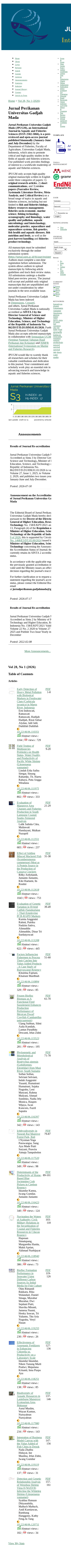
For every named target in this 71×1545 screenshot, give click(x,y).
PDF (48, 689)
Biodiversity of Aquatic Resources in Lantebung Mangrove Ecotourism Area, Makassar (28, 1399)
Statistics (18, 83)
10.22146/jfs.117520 (28, 1158)
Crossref (29, 302)
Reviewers (63, 100)
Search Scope (58, 247)
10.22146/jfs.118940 (28, 1256)
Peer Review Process (62, 115)
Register (18, 68)
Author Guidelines (64, 71)
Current (18, 74)
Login (17, 65)
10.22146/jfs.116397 (28, 1116)
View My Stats (16, 1543)
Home (17, 58)
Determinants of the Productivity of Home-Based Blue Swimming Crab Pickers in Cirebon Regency (29, 1180)
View (62, 227)
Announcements (21, 80)
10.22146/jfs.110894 (28, 981)
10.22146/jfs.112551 (28, 839)
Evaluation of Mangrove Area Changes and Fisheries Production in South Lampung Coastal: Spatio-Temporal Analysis (29, 812)
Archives (18, 77)
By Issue (62, 262)
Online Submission (64, 84)
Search (17, 71)
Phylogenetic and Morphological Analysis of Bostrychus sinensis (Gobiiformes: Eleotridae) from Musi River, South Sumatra (29, 1061)
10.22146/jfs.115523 (28, 1038)
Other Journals (63, 273)
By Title (61, 270)
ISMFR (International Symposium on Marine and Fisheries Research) (28, 345)
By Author (62, 266)
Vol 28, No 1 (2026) (29, 100)
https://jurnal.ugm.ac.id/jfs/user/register (30, 256)
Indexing (18, 86)
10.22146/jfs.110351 (28, 731)
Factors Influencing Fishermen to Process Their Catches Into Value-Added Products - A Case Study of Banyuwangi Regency (29, 962)
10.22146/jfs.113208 (28, 940)
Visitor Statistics (63, 103)
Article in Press (21, 95)
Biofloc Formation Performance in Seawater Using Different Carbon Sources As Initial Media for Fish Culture (29, 1278)
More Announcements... (37, 651)
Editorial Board (63, 97)
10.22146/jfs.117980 (28, 1423)
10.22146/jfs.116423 (28, 1202)
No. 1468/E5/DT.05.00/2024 (26, 540)
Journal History (21, 89)
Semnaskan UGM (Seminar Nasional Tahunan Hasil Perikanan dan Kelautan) (29, 339)
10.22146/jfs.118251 (28, 1378)
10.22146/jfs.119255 (28, 1328)
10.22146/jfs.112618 (28, 889)
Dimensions (17, 302)
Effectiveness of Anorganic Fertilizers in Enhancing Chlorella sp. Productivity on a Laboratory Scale (28, 1350)
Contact (18, 92)
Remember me (63, 213)
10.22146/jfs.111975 (28, 788)
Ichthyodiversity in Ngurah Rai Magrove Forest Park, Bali (28, 1133)
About (17, 61)
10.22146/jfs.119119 (28, 1464)
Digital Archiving (63, 120)
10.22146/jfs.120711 (28, 1524)
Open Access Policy (62, 66)
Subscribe (63, 229)
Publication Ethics (64, 88)
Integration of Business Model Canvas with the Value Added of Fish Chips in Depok (29, 1442)
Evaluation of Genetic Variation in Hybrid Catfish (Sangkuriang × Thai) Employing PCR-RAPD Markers (29, 910)
